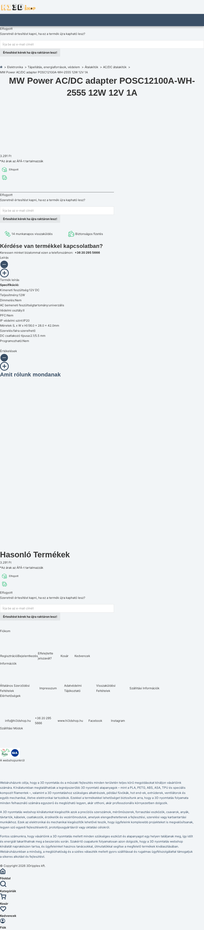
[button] (32, 266)
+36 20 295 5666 (87, 252)
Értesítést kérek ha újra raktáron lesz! (30, 52)
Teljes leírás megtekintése (26, 188)
